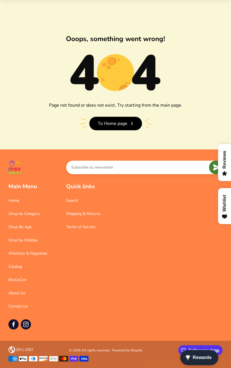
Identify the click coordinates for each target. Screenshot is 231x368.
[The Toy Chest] (14, 167)
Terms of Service (80, 227)
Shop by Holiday (23, 240)
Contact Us (18, 306)
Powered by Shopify (127, 350)
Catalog (15, 266)
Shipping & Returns (83, 213)
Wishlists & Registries (27, 253)
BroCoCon (17, 279)
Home (13, 200)
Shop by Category (24, 213)
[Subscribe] (216, 167)
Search (72, 200)
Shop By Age (20, 227)
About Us (16, 293)
